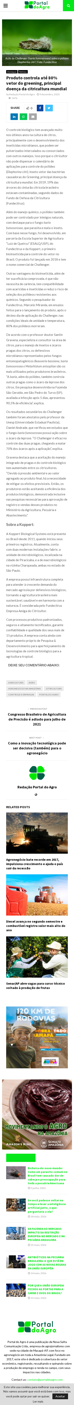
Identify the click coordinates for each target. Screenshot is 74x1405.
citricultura (54, 688)
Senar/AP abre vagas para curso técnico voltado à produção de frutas (35, 985)
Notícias (23, 72)
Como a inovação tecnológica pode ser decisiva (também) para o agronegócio (37, 748)
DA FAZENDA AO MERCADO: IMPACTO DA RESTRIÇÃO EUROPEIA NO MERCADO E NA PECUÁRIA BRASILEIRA (46, 1234)
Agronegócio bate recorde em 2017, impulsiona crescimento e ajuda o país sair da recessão (34, 863)
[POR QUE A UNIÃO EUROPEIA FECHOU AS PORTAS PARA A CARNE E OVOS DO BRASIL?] (16, 1290)
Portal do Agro (49, 694)
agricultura (15, 682)
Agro (32, 682)
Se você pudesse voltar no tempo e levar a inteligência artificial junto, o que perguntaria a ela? (47, 1205)
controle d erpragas (21, 694)
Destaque (11, 72)
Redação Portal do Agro (22, 94)
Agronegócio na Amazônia (24, 688)
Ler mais (38, 1401)
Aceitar (60, 1396)
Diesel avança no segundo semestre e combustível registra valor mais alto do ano (35, 925)
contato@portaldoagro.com (45, 1379)
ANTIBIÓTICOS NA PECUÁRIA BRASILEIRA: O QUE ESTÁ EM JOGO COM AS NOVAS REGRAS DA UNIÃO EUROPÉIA (47, 1262)
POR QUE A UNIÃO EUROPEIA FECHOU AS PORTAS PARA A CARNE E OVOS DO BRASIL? (46, 1289)
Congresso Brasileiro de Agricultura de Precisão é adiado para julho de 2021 (37, 719)
